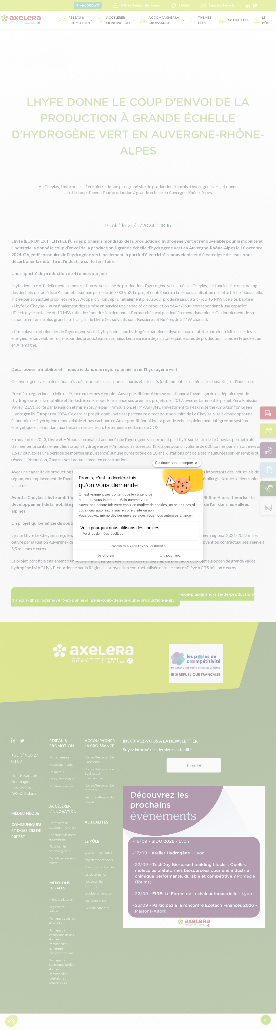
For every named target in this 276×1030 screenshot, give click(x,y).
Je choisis (105, 555)
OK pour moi (170, 555)
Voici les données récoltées (103, 534)
